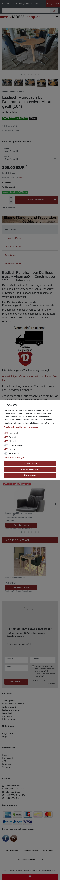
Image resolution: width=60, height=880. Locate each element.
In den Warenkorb (36, 199)
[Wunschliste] (12, 3)
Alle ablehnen (30, 475)
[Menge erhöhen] (11, 198)
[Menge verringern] (11, 202)
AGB (4, 761)
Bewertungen (10, 255)
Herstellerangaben (12, 263)
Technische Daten (12, 238)
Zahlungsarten (9, 701)
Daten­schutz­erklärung (25, 860)
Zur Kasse (7, 716)
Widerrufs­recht (11, 850)
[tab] (30, 229)
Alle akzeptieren (30, 463)
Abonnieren (15, 681)
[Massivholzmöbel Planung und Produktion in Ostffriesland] (30, 219)
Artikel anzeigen (21, 525)
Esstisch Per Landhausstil (15, 577)
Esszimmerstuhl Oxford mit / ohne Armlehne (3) (18, 515)
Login (4, 736)
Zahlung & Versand (13, 246)
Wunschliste (10, 208)
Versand (21, 178)
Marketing (13, 441)
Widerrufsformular (11, 710)
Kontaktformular (12, 786)
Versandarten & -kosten (13, 704)
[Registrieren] (8, 3)
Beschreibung (10, 229)
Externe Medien (16, 445)
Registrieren (7, 733)
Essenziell (13, 433)
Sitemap (6, 767)
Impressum (7, 764)
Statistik (12, 437)
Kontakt (5, 755)
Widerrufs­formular (31, 850)
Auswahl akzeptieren (30, 469)
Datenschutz (8, 758)
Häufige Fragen (9, 719)
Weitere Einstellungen (14, 457)
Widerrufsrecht (9, 707)
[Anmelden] (3, 3)
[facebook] (5, 838)
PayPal (12, 449)
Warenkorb (7, 713)
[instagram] (13, 838)
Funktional (14, 453)
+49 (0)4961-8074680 (28, 3)
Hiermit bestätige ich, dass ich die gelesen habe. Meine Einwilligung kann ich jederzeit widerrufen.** (45, 671)
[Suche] (54, 10)
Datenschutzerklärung (47, 669)
